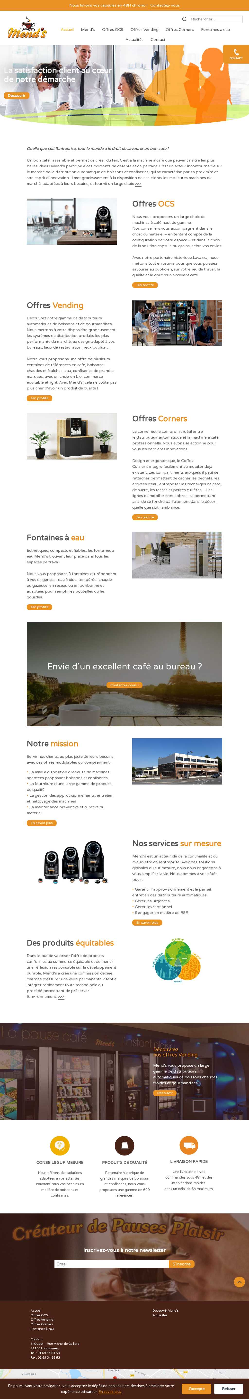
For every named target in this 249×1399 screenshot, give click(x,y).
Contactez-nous (165, 5)
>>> (138, 183)
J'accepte (196, 1389)
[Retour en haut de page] (239, 1282)
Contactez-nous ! (124, 685)
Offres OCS (112, 30)
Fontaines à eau (215, 30)
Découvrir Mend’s (166, 1311)
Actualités (134, 40)
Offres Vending (145, 30)
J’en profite (145, 285)
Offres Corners (180, 30)
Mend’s (88, 30)
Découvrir (17, 95)
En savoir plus (109, 1392)
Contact (158, 40)
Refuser (228, 1389)
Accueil (67, 30)
